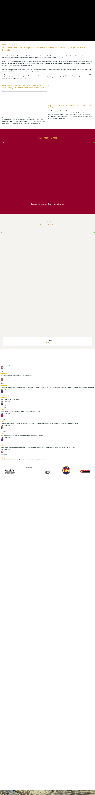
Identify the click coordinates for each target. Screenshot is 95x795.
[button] (2, 471)
